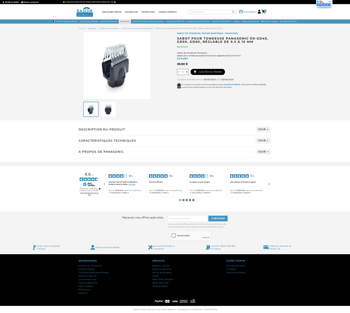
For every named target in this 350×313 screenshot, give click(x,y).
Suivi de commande (235, 265)
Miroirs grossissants (162, 272)
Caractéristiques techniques (107, 140)
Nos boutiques (249, 12)
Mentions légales (87, 269)
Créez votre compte (235, 272)
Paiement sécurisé (87, 276)
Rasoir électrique (160, 283)
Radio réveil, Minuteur (162, 279)
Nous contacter (31, 2)
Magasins (83, 293)
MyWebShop (210, 309)
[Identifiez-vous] (259, 12)
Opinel (155, 276)
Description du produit (102, 129)
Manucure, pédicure (161, 269)
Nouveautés (131, 12)
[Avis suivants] (269, 184)
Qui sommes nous (87, 279)
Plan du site (84, 289)
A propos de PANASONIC (101, 151)
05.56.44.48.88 (12, 2)
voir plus (131, 184)
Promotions (148, 12)
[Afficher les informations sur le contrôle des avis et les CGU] (100, 189)
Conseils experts (167, 12)
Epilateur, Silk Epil (161, 265)
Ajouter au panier (207, 71)
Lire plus (182, 58)
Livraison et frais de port (90, 265)
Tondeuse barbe (159, 286)
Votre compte (235, 261)
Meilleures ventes (112, 12)
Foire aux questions (88, 283)
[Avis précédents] (104, 184)
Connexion (231, 269)
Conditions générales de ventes (94, 272)
